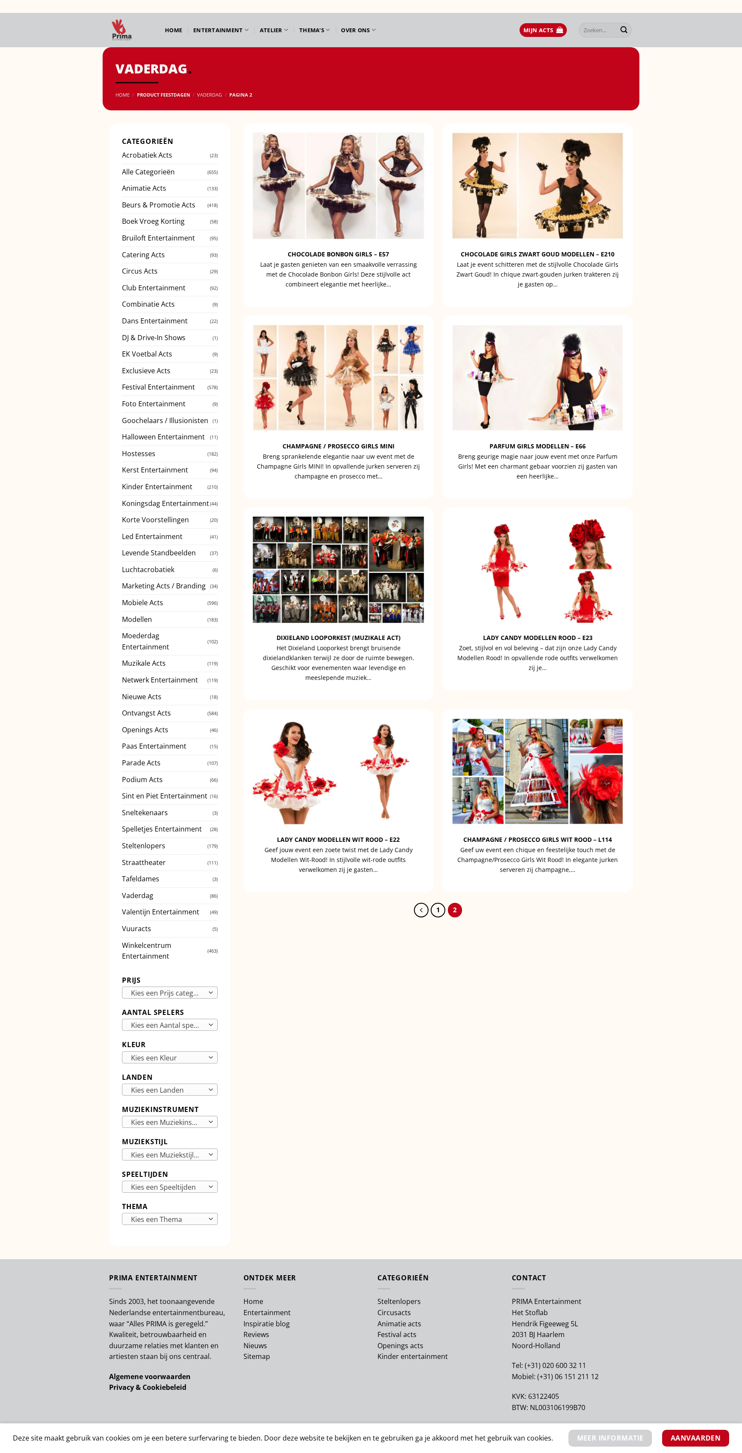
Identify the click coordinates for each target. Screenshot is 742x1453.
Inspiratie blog (266, 1323)
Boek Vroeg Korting (153, 221)
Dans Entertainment (155, 321)
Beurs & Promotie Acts (158, 205)
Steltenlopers (143, 845)
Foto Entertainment (154, 403)
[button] (543, 30)
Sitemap (256, 1356)
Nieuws (255, 1345)
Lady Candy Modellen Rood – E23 (538, 638)
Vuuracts (136, 928)
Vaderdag (209, 94)
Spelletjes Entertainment (162, 829)
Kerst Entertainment (155, 470)
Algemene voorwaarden (150, 1376)
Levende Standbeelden (159, 552)
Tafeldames (140, 878)
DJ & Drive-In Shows (154, 337)
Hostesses (138, 453)
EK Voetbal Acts (147, 354)
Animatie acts (399, 1323)
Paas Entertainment (154, 746)
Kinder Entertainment (157, 486)
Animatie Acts (144, 188)
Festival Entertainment (158, 387)
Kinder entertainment (412, 1356)
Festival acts (397, 1334)
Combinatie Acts (148, 304)
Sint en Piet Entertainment (164, 796)
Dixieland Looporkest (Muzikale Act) (339, 638)
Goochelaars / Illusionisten (165, 420)
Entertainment (218, 30)
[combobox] (170, 993)
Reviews (256, 1334)
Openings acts (400, 1345)
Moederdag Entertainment (145, 641)
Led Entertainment (152, 536)
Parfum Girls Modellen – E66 (538, 446)
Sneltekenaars (145, 812)
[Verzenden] (624, 30)
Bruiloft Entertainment (158, 238)
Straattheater (144, 862)
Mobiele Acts (142, 602)
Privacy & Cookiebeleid (147, 1387)
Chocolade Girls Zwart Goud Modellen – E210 (537, 254)
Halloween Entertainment (163, 437)
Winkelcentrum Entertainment (146, 951)
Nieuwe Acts (141, 696)
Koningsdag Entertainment (165, 503)
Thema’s (311, 30)
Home (173, 30)
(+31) (533, 1365)
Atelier (271, 30)
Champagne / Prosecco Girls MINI (339, 446)
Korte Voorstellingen (155, 519)
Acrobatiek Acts (147, 155)
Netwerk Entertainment (160, 680)
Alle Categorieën (148, 172)
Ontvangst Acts (146, 713)
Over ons (355, 30)
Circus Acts (140, 271)
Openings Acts (145, 729)
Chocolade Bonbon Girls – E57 (338, 254)
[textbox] (168, 993)
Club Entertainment (154, 287)
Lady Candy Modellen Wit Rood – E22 (338, 840)
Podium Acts (142, 779)
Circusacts (394, 1312)
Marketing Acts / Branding (164, 586)
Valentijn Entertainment (160, 912)
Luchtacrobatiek (148, 569)
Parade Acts (141, 763)
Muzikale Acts (144, 663)
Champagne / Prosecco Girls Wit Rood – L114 (537, 840)
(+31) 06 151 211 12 (568, 1376)
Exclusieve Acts (146, 370)
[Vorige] (421, 910)
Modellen (137, 619)
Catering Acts (143, 254)
